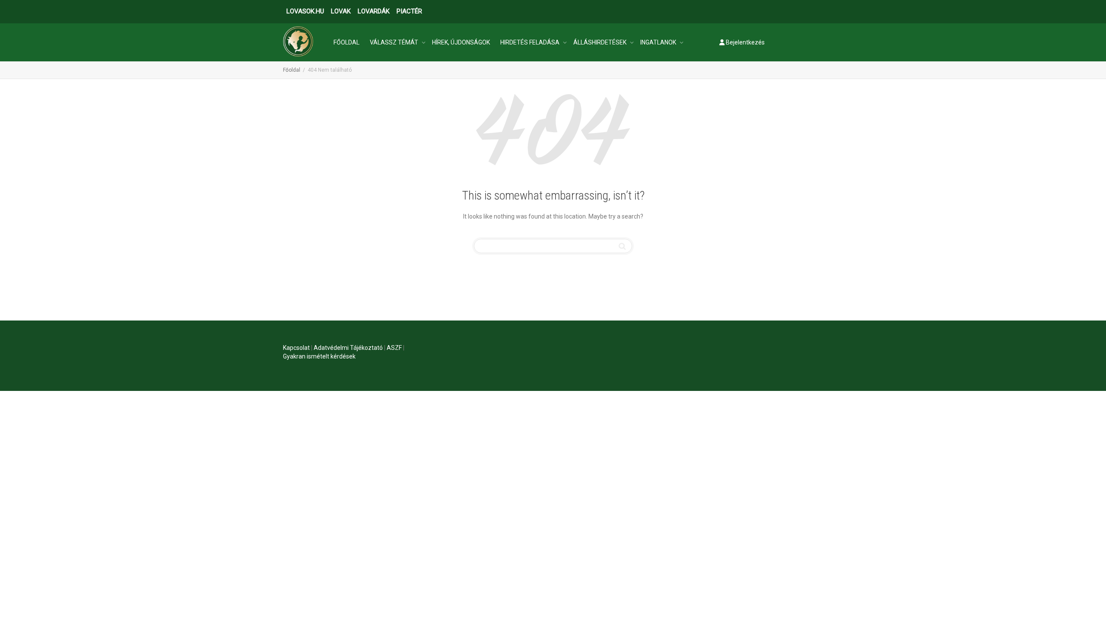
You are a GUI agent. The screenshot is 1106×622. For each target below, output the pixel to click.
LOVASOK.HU (305, 11)
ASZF (394, 347)
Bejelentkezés (745, 42)
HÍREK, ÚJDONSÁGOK (461, 42)
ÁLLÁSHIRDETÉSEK (600, 42)
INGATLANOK (658, 42)
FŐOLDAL (346, 42)
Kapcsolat (296, 347)
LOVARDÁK (374, 11)
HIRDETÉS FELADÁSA (530, 42)
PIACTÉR (409, 11)
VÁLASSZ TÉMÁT (395, 42)
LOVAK (341, 11)
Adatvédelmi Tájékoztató (348, 347)
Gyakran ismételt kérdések (319, 356)
